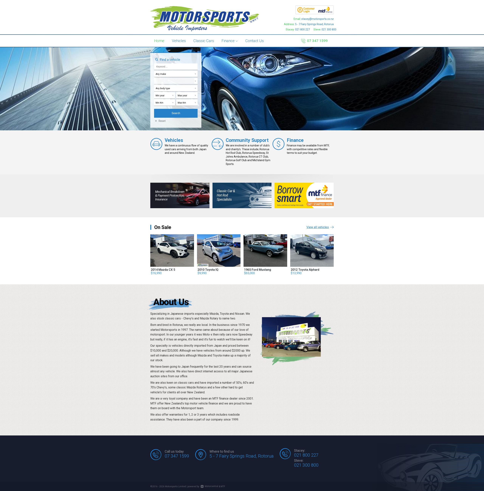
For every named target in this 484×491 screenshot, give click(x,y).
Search (176, 113)
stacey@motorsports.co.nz (317, 18)
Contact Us (254, 41)
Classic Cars (203, 41)
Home (159, 41)
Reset (162, 120)
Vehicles (179, 41)
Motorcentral (211, 486)
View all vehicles (317, 227)
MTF (223, 486)
